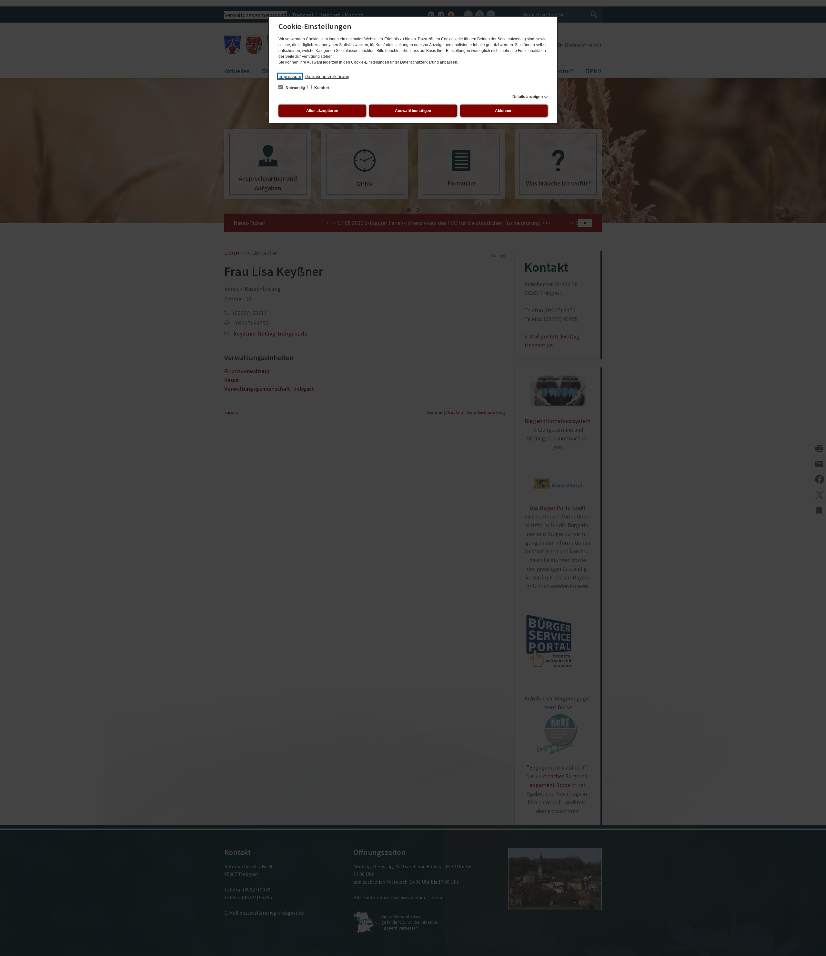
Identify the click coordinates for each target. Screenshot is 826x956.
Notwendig (295, 88)
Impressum (289, 76)
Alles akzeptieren (322, 110)
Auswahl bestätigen (413, 110)
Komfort (321, 88)
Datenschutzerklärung (327, 76)
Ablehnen (503, 110)
